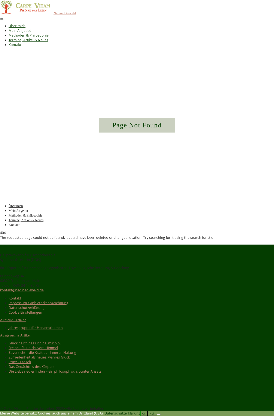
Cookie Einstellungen (25, 312)
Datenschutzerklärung (27, 307)
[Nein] (159, 414)
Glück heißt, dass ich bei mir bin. (35, 343)
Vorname (7, 388)
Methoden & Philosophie (29, 35)
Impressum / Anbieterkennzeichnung (38, 303)
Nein (152, 413)
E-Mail (6, 398)
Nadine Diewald (65, 13)
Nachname (9, 393)
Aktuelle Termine (13, 320)
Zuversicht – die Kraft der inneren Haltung (42, 352)
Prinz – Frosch (20, 362)
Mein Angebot (20, 30)
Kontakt (15, 44)
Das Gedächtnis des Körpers (32, 366)
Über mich (17, 26)
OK (144, 413)
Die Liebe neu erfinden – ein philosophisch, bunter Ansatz (55, 371)
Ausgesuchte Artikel (15, 335)
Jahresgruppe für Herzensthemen (36, 327)
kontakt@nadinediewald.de (22, 290)
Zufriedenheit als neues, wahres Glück (39, 357)
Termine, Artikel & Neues (28, 40)
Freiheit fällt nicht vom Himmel (33, 347)
